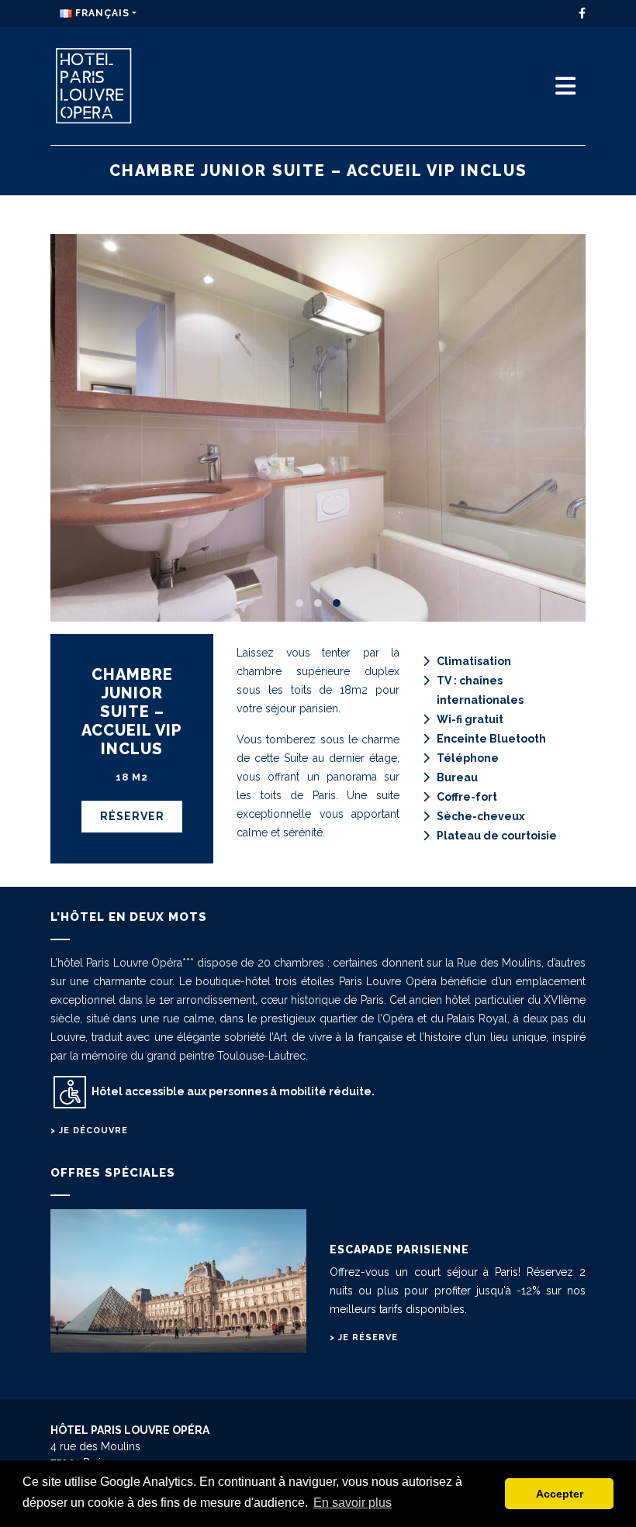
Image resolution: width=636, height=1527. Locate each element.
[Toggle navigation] (565, 86)
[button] (299, 603)
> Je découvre (89, 1130)
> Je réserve (364, 1337)
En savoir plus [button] (352, 1502)
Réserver (132, 816)
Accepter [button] (559, 1493)
